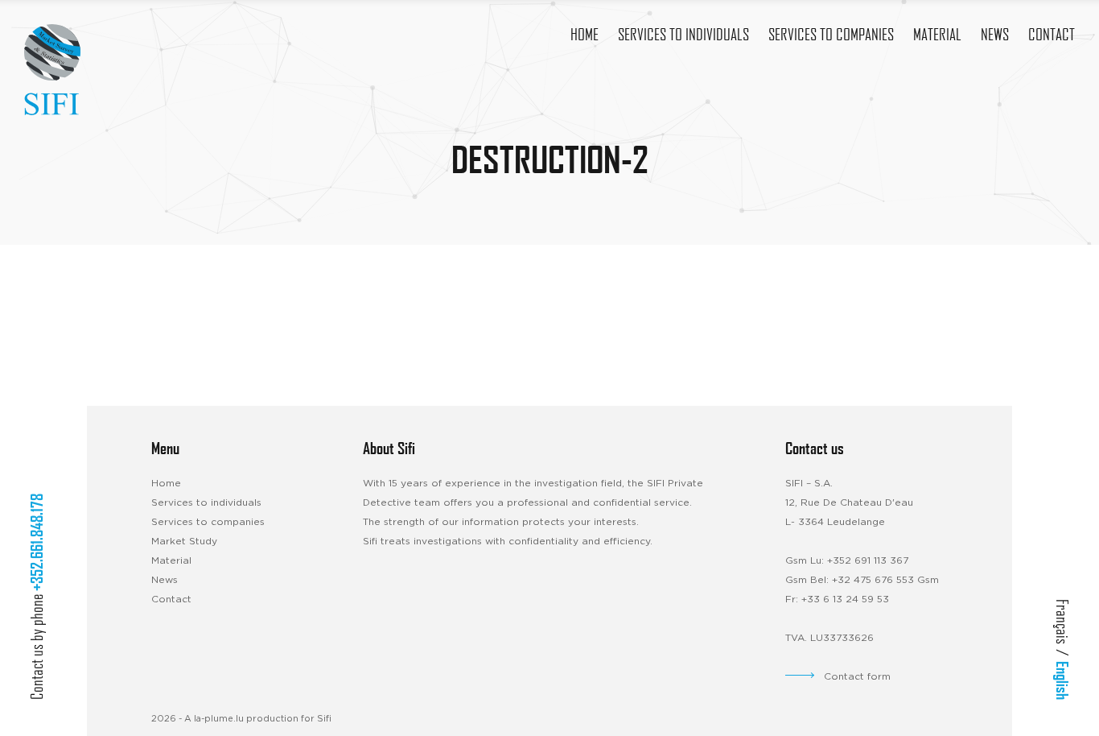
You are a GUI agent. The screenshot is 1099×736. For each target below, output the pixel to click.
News (164, 580)
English (1062, 680)
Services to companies (208, 522)
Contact (171, 599)
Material (171, 560)
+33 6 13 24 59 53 (845, 599)
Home (166, 483)
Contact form (857, 676)
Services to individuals (206, 502)
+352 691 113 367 (867, 560)
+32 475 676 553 (873, 580)
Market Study (184, 541)
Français (1062, 621)
